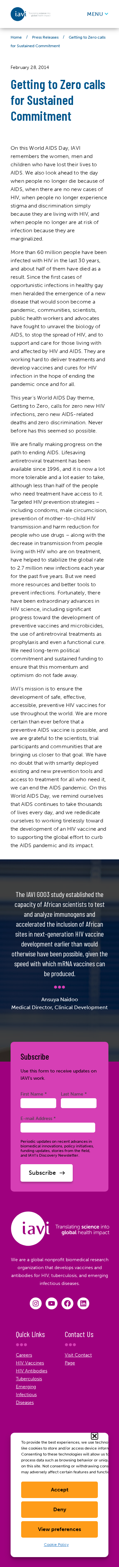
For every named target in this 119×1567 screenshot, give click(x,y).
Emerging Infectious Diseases (26, 1394)
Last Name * (74, 1094)
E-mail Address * (38, 1118)
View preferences (59, 1529)
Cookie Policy (56, 1544)
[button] (94, 1436)
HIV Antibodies (31, 1371)
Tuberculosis (29, 1379)
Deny (59, 1509)
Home (16, 37)
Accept (59, 1490)
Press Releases (45, 37)
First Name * (33, 1094)
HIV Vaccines (30, 1363)
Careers (24, 1355)
